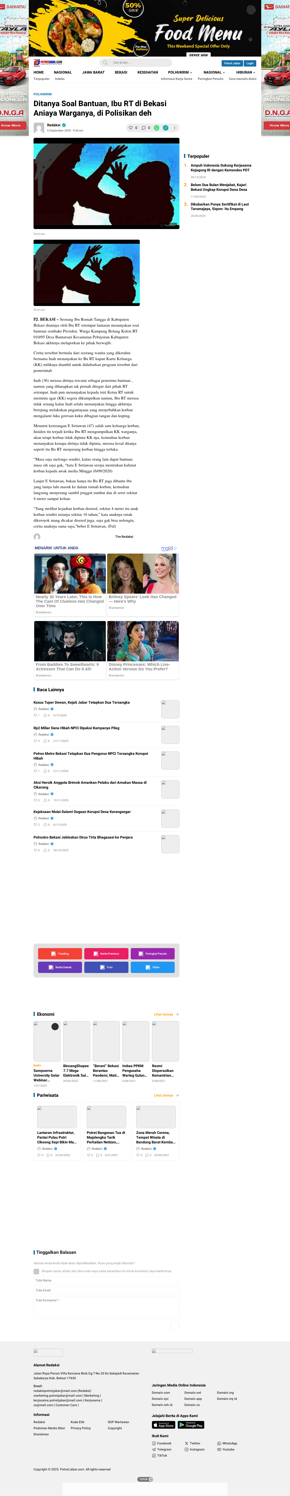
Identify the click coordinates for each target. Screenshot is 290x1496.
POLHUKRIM (43, 94)
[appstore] (163, 1425)
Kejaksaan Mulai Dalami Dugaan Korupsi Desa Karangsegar (82, 812)
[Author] (39, 128)
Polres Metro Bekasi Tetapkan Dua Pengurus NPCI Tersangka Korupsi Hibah (91, 756)
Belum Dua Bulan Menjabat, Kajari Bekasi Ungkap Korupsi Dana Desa (219, 187)
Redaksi (53, 125)
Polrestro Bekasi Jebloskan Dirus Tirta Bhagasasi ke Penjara (83, 837)
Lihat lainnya (163, 1014)
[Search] (105, 63)
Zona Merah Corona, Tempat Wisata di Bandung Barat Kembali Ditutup (155, 1137)
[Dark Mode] (211, 62)
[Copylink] (165, 128)
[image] (170, 709)
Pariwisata (47, 1095)
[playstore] (191, 1425)
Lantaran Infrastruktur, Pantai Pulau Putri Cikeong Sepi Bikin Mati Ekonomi (56, 1137)
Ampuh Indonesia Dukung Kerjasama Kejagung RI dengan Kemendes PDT (221, 168)
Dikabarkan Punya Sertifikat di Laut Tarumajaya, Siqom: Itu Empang (220, 206)
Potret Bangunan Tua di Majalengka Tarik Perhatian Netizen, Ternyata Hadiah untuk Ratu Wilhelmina (106, 1137)
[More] (174, 128)
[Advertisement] (186, 309)
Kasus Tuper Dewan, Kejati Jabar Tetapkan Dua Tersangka (82, 702)
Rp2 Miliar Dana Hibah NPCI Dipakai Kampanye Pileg (76, 728)
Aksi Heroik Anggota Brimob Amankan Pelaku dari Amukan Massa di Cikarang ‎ (90, 785)
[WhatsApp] (156, 128)
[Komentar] (143, 128)
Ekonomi (45, 1014)
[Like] (130, 128)
